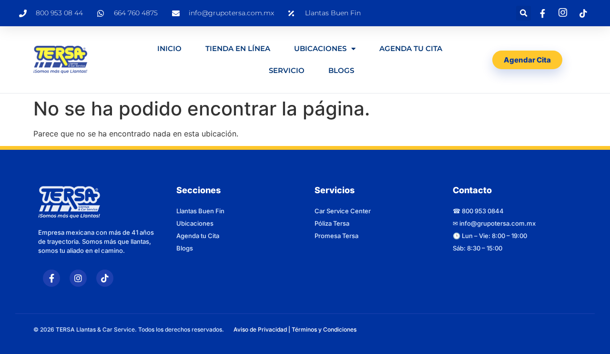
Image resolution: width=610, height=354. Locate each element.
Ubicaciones (195, 223)
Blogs (341, 70)
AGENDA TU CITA (410, 48)
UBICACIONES (320, 48)
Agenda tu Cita (197, 235)
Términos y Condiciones (324, 329)
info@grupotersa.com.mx (497, 223)
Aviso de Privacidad (260, 329)
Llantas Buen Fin (200, 211)
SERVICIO (287, 70)
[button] (523, 13)
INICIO (169, 48)
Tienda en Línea (237, 48)
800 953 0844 (483, 211)
